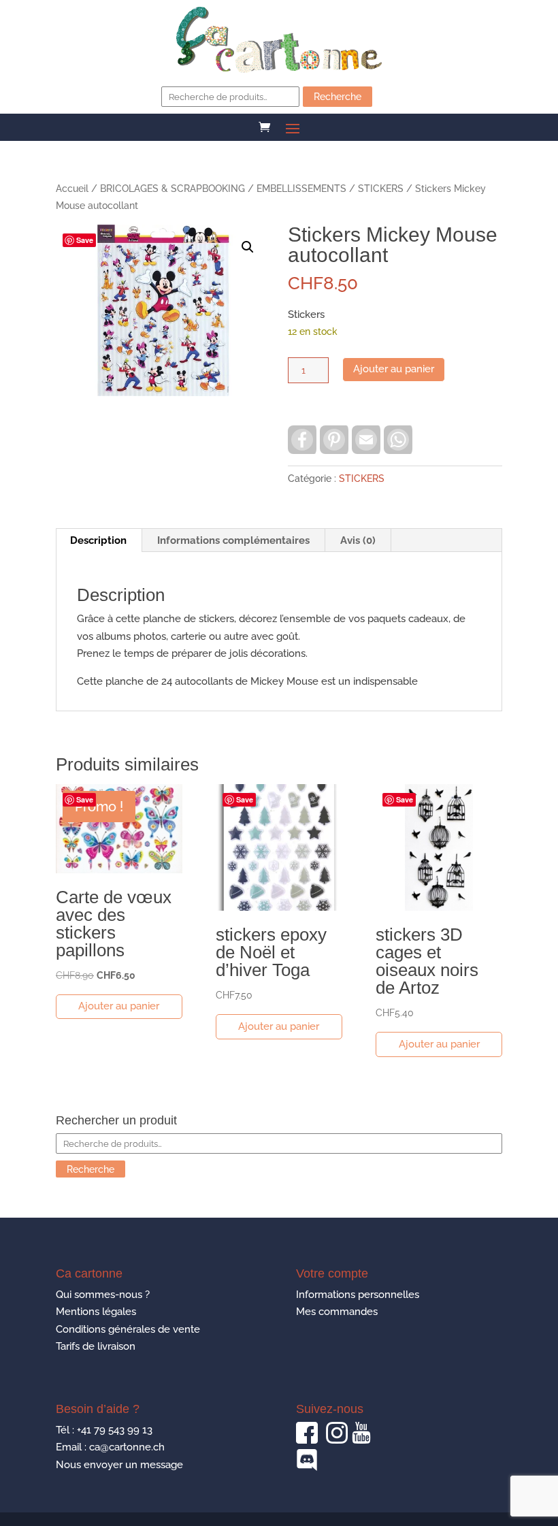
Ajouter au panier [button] (118, 1006)
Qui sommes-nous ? (103, 1294)
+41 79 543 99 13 (114, 1430)
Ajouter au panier (393, 369)
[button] (247, 247)
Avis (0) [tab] (358, 540)
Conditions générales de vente (128, 1329)
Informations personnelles (357, 1294)
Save (84, 240)
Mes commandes (337, 1311)
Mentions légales (96, 1311)
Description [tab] (98, 540)
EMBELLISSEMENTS (301, 188)
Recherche (337, 96)
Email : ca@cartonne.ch (110, 1447)
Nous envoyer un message (119, 1465)
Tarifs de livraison (95, 1346)
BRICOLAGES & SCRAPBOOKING (172, 188)
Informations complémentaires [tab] (233, 540)
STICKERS (381, 188)
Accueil (72, 188)
